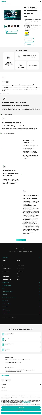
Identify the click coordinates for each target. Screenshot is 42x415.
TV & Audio (4, 384)
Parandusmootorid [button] (7, 285)
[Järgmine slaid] (21, 15)
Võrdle (27, 37)
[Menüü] (40, 1)
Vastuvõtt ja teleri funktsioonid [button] (9, 297)
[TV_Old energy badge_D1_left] (26, 34)
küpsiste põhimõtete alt (26, 401)
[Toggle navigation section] (40, 384)
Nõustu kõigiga (21, 407)
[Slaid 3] (12, 26)
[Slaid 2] (9, 26)
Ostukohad (29, 40)
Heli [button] (3, 288)
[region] (12, 15)
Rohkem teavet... (21, 240)
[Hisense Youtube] (9, 380)
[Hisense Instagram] (6, 380)
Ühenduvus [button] (5, 300)
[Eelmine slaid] (2, 15)
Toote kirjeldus (26, 35)
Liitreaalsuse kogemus (12, 31)
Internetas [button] (5, 294)
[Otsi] (38, 1)
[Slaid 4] (15, 26)
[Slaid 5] (18, 26)
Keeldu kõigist (21, 410)
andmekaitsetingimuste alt (26, 402)
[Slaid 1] (5, 26)
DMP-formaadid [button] (6, 309)
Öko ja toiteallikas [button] (6, 303)
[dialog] (21, 405)
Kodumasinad (4, 390)
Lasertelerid (4, 387)
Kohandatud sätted (21, 412)
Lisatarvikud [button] (5, 306)
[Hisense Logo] (19, 1)
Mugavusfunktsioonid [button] (7, 291)
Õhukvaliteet (4, 393)
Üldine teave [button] (5, 257)
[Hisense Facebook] (2, 380)
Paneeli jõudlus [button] (6, 282)
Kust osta (29, 44)
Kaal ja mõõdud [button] (6, 313)
